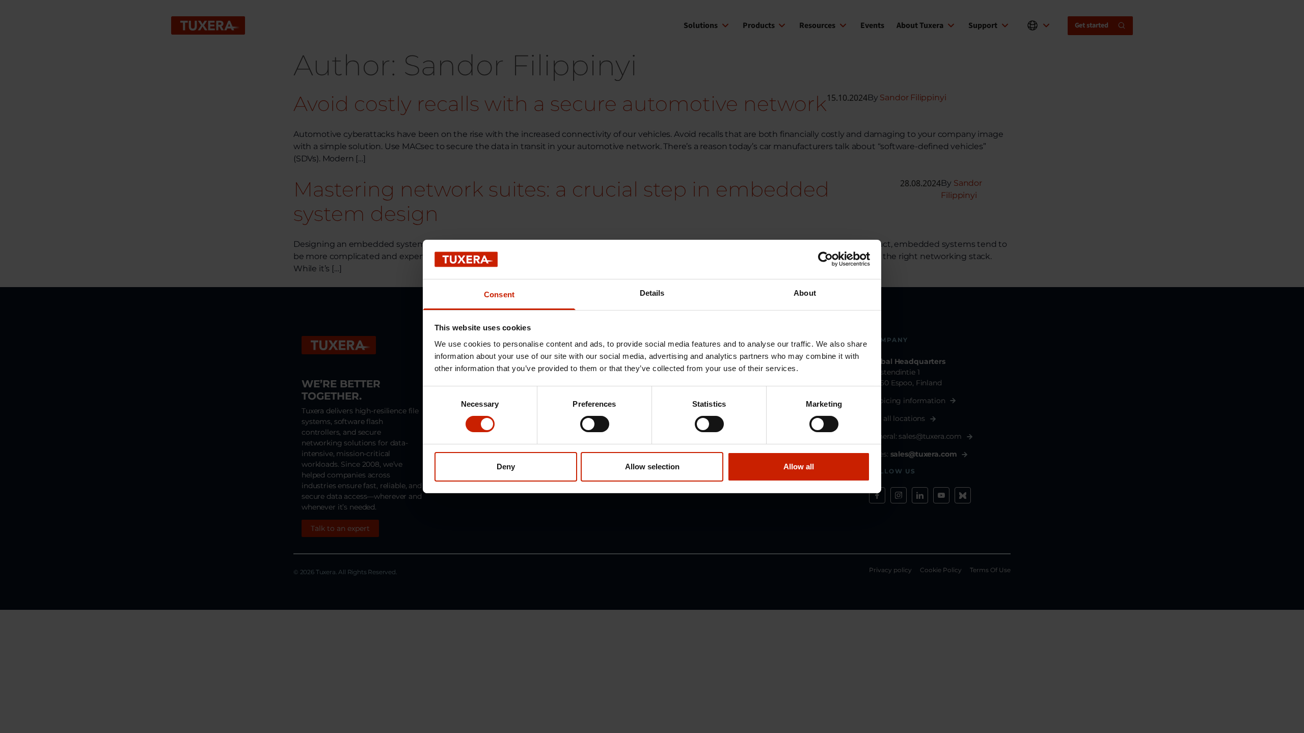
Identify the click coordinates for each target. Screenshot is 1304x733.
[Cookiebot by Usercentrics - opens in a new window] (825, 259)
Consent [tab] (499, 294)
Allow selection (652, 466)
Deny (506, 466)
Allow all (798, 466)
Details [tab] (652, 293)
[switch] (594, 424)
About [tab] (805, 293)
